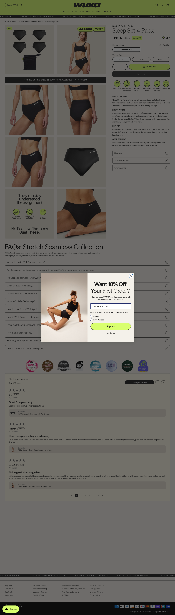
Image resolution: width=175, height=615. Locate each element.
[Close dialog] (131, 276)
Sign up (110, 326)
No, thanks (111, 333)
